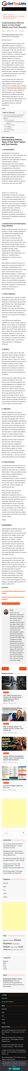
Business (22, 31)
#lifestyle (17, 940)
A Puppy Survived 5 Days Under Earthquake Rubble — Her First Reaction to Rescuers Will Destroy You (13, 865)
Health (20, 947)
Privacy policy (16, 1068)
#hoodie (11, 940)
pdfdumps (21, 949)
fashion (6, 947)
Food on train (13, 947)
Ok (10, 1068)
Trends (5, 897)
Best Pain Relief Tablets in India (11, 603)
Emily (4, 31)
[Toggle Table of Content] (23, 113)
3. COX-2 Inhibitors (10, 124)
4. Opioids (8, 126)
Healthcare (6, 949)
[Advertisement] (14, 813)
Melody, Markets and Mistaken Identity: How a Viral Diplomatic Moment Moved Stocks (13, 758)
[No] (26, 1065)
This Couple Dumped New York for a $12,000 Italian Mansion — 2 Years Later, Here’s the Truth (13, 845)
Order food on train (15, 949)
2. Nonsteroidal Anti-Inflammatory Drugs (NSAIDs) (15, 122)
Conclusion (7, 131)
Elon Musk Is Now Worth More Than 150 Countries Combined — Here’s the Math (14, 859)
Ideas (4, 886)
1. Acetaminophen (10, 120)
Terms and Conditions (7, 1001)
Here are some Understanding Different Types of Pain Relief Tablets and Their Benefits (13, 116)
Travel (4, 893)
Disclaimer (4, 998)
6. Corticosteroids (10, 129)
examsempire (16, 943)
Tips (4, 890)
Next (22, 668)
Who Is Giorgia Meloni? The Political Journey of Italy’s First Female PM (13, 728)
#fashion (5, 940)
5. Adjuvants (9, 128)
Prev (6, 668)
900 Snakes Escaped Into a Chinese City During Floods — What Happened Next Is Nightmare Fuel (13, 853)
